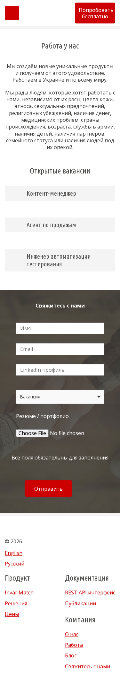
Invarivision (47, 13)
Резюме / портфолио (42, 416)
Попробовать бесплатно (96, 13)
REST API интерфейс (90, 592)
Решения (16, 603)
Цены (12, 614)
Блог (70, 655)
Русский (14, 563)
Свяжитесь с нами (87, 666)
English (13, 553)
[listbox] (60, 397)
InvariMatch (19, 592)
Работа (74, 644)
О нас (71, 634)
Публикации (80, 603)
